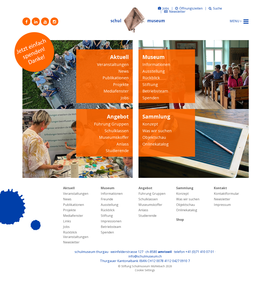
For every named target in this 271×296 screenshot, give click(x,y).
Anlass (122, 144)
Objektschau (154, 137)
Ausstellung (153, 71)
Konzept (150, 124)
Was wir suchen (157, 130)
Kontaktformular (226, 193)
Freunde (107, 199)
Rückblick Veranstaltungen (75, 234)
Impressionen (111, 221)
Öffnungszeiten (191, 8)
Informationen (156, 64)
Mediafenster (116, 91)
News (123, 71)
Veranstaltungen (113, 64)
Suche (217, 8)
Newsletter (177, 11)
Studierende (117, 150)
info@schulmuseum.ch (145, 256)
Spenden (150, 97)
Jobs (165, 8)
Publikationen (116, 77)
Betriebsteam (155, 91)
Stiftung (150, 84)
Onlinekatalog (155, 144)
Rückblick (151, 77)
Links (67, 221)
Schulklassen (117, 130)
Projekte (121, 84)
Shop (180, 219)
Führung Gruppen (111, 124)
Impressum (222, 204)
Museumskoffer (114, 137)
